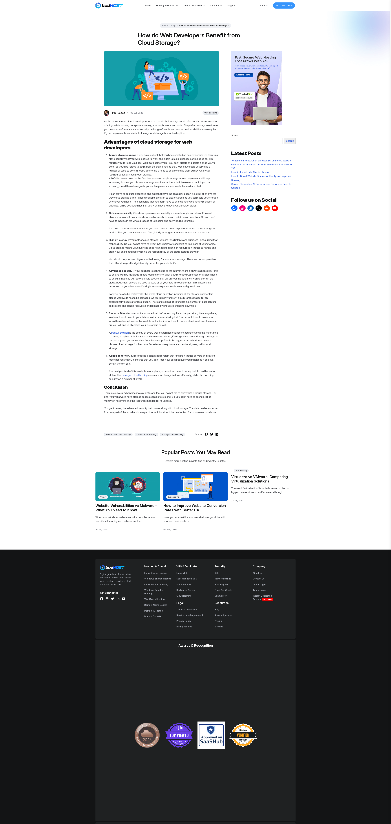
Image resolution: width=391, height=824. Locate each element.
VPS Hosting (241, 470)
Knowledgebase (223, 615)
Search (235, 135)
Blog (173, 25)
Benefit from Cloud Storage (118, 434)
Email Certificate (223, 590)
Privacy (103, 497)
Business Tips (174, 497)
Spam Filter (221, 595)
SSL (217, 573)
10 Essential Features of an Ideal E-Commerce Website (261, 160)
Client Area (286, 5)
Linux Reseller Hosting (156, 584)
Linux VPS (181, 573)
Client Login (259, 584)
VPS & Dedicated (193, 5)
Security (214, 5)
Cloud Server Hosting (146, 434)
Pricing (218, 621)
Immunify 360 (222, 584)
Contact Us (259, 578)
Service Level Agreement (189, 615)
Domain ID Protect (153, 610)
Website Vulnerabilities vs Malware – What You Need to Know (126, 507)
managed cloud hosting (135, 375)
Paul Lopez (118, 112)
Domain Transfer (153, 616)
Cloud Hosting (210, 113)
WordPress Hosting (154, 599)
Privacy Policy (183, 621)
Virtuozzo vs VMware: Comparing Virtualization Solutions (259, 479)
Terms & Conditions (186, 609)
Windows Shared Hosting (157, 578)
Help (262, 5)
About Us (257, 573)
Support (231, 5)
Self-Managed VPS (186, 578)
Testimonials (260, 590)
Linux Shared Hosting (155, 573)
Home (147, 5)
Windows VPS (183, 584)
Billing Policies (184, 626)
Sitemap (219, 626)
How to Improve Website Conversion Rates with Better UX (194, 507)
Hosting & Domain (165, 5)
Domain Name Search (155, 605)
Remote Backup (223, 578)
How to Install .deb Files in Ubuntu (250, 172)
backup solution (120, 332)
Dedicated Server (185, 590)
